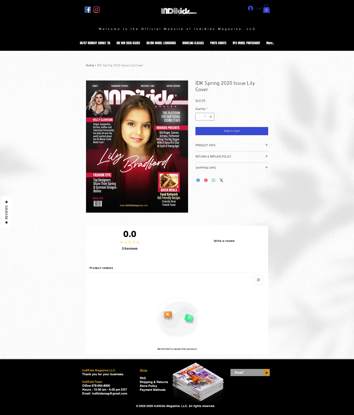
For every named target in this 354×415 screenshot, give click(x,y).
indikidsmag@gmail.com (109, 393)
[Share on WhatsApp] (213, 180)
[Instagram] (96, 9)
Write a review (224, 241)
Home (90, 65)
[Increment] (211, 116)
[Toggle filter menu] (258, 280)
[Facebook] (88, 9)
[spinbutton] (205, 116)
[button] (266, 8)
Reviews (6, 212)
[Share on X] (221, 180)
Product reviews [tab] (101, 268)
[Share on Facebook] (198, 180)
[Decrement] (198, 116)
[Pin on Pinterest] (205, 180)
